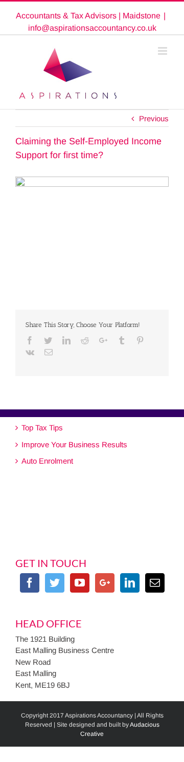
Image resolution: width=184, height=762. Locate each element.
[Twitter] (54, 583)
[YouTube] (79, 583)
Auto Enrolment (47, 460)
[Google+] (104, 583)
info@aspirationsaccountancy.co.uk (92, 28)
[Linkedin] (130, 583)
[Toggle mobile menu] (163, 51)
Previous (154, 118)
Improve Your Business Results (74, 444)
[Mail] (155, 583)
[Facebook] (29, 583)
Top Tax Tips (42, 427)
